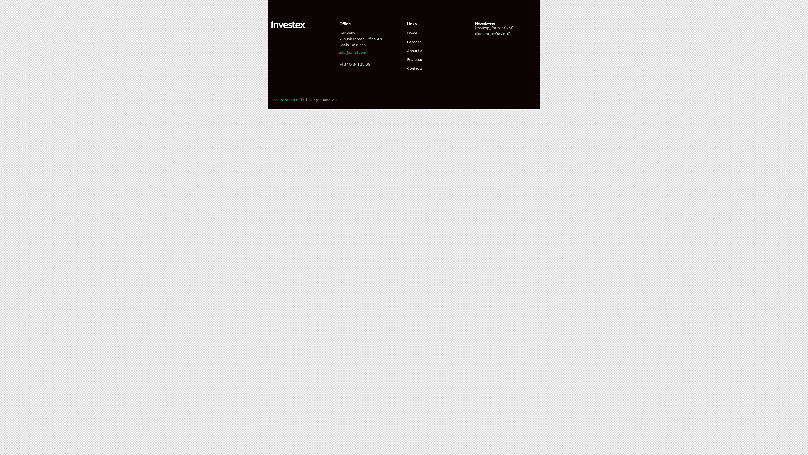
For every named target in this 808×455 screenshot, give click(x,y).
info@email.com (352, 52)
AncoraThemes (283, 100)
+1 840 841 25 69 (355, 64)
